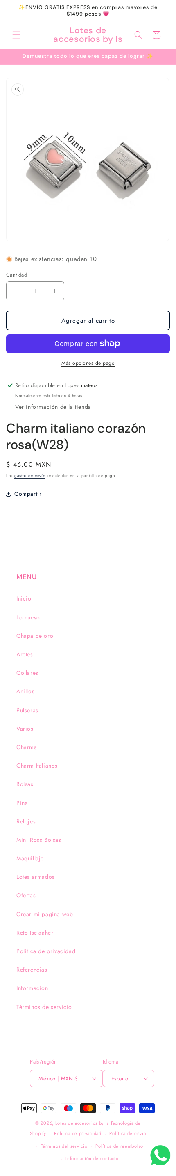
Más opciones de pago (88, 363)
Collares (27, 673)
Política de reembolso (119, 1146)
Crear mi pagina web (44, 914)
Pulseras (27, 710)
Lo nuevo (28, 617)
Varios (25, 728)
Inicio (24, 598)
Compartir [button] (27, 494)
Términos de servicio (44, 1007)
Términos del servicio (64, 1146)
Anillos (25, 691)
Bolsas (25, 784)
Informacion (32, 988)
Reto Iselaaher (34, 932)
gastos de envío (29, 475)
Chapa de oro (34, 636)
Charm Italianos (37, 765)
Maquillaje (30, 858)
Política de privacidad (45, 951)
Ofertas (26, 895)
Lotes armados (35, 877)
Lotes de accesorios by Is (82, 1123)
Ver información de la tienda (53, 407)
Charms (26, 747)
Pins (21, 803)
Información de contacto (91, 1158)
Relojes (26, 821)
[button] (16, 35)
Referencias (31, 969)
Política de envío (127, 1133)
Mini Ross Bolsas (38, 840)
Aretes (24, 654)
